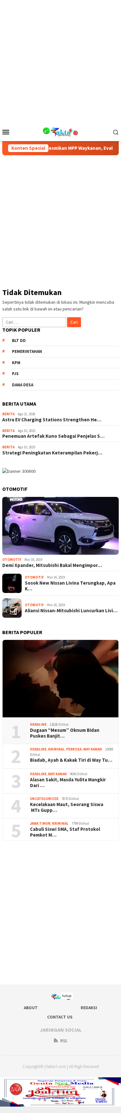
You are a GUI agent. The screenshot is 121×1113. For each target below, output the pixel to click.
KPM (16, 362)
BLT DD (19, 340)
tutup (66, 995)
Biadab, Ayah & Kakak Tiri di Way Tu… (71, 760)
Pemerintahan (27, 351)
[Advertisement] (60, 60)
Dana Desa (22, 385)
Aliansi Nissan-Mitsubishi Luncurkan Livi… (71, 611)
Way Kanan (92, 749)
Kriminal (56, 749)
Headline (38, 724)
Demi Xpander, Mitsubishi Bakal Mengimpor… (52, 565)
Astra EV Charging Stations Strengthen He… (51, 420)
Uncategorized (44, 798)
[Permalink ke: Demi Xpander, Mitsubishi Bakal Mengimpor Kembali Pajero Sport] (60, 526)
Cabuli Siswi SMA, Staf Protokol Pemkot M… (65, 832)
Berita (8, 414)
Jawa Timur (40, 823)
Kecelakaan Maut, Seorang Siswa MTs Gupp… (66, 807)
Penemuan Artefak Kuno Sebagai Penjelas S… (53, 436)
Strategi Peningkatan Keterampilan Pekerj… (52, 453)
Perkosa (74, 749)
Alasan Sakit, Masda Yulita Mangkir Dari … (68, 782)
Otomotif (11, 559)
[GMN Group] (60, 131)
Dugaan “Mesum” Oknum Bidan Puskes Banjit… (64, 733)
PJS (15, 373)
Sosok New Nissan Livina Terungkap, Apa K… (70, 586)
